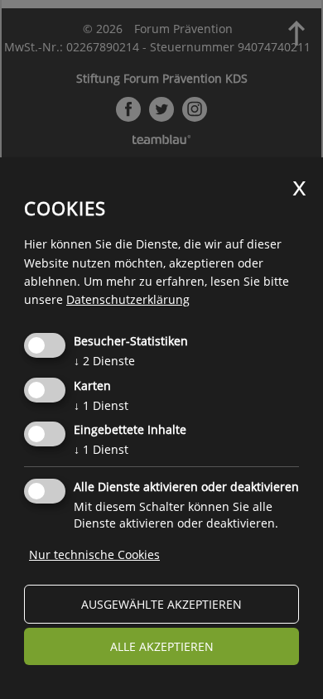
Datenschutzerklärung (128, 299)
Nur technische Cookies (94, 554)
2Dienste (104, 361)
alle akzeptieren (162, 646)
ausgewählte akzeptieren (161, 604)
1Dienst (101, 405)
